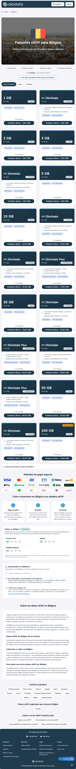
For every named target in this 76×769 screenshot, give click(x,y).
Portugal (27, 693)
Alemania (64, 689)
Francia (38, 689)
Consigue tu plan (67, 759)
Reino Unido (27, 689)
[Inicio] (13, 4)
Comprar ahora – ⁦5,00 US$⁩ (57, 158)
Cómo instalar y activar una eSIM (46, 720)
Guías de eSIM (25, 745)
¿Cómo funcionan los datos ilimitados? (19, 467)
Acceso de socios (62, 745)
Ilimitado (29, 84)
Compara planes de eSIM (29, 749)
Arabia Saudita (47, 697)
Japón (67, 693)
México (26, 697)
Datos (21, 84)
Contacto (6, 749)
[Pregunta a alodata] (72, 765)
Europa (38, 709)
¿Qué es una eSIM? (24, 720)
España (47, 689)
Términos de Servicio (45, 745)
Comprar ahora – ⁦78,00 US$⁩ (57, 458)
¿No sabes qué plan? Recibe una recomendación (38, 77)
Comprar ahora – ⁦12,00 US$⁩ (57, 244)
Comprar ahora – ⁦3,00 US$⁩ (19, 123)
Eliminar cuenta (7, 753)
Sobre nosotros (7, 745)
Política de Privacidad (45, 749)
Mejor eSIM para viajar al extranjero (54, 724)
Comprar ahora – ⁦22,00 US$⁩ (57, 330)
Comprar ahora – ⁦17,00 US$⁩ (57, 287)
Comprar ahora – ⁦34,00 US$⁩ (19, 415)
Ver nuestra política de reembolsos (19, 594)
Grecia (18, 693)
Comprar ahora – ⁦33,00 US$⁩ (57, 373)
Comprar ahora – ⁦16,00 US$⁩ (19, 287)
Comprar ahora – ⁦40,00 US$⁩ (57, 415)
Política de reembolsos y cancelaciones (46, 753)
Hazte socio (61, 749)
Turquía (9, 693)
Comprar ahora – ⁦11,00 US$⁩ (19, 244)
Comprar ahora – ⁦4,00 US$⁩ (57, 123)
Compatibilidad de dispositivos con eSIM (23, 724)
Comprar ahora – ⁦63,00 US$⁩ (19, 458)
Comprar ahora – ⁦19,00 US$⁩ (19, 330)
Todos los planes (9, 84)
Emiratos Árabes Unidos (42, 693)
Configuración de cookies (11, 756)
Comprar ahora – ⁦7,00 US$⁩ (19, 201)
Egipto (35, 697)
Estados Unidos (13, 689)
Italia (55, 689)
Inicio (6, 12)
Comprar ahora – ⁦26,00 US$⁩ (19, 373)
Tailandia (58, 693)
